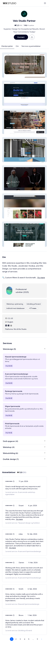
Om (17, 46)
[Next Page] (41, 639)
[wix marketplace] (9, 3)
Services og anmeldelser (31, 46)
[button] (24, 65)
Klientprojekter (7, 46)
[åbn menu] (45, 3)
